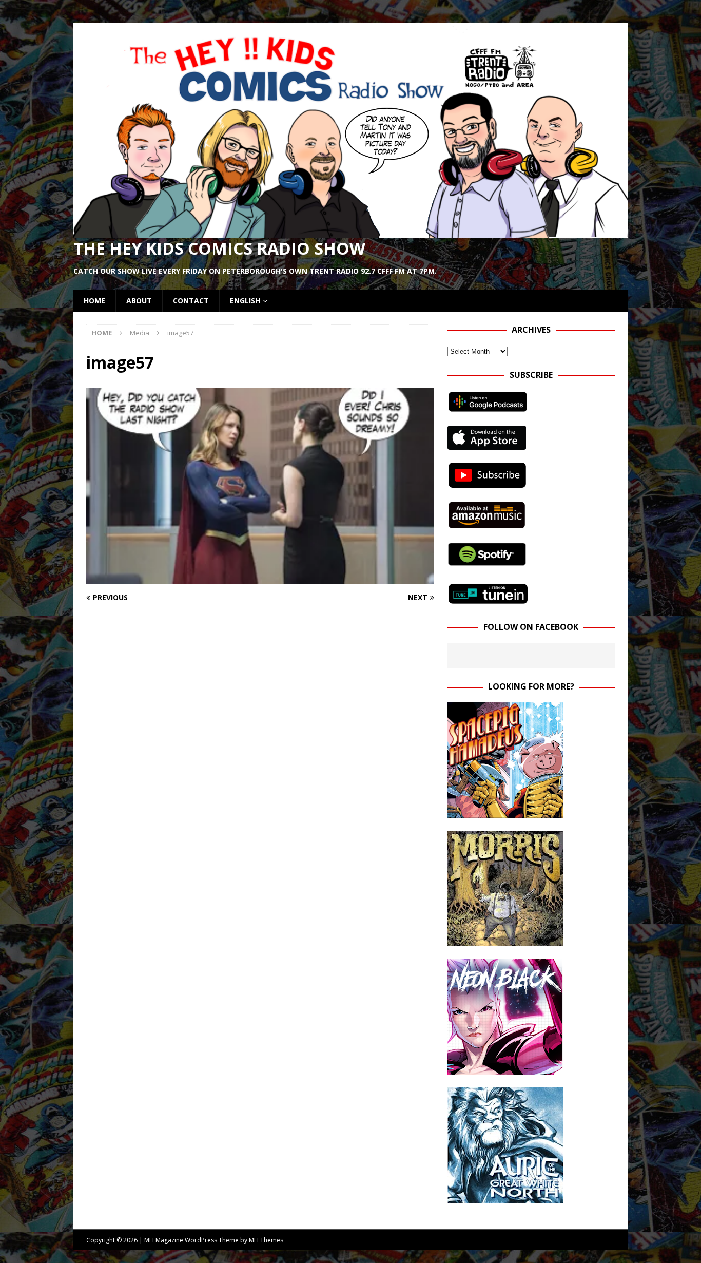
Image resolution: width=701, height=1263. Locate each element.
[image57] (260, 578)
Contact (191, 300)
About (139, 300)
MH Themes (266, 1240)
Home (94, 300)
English (245, 300)
